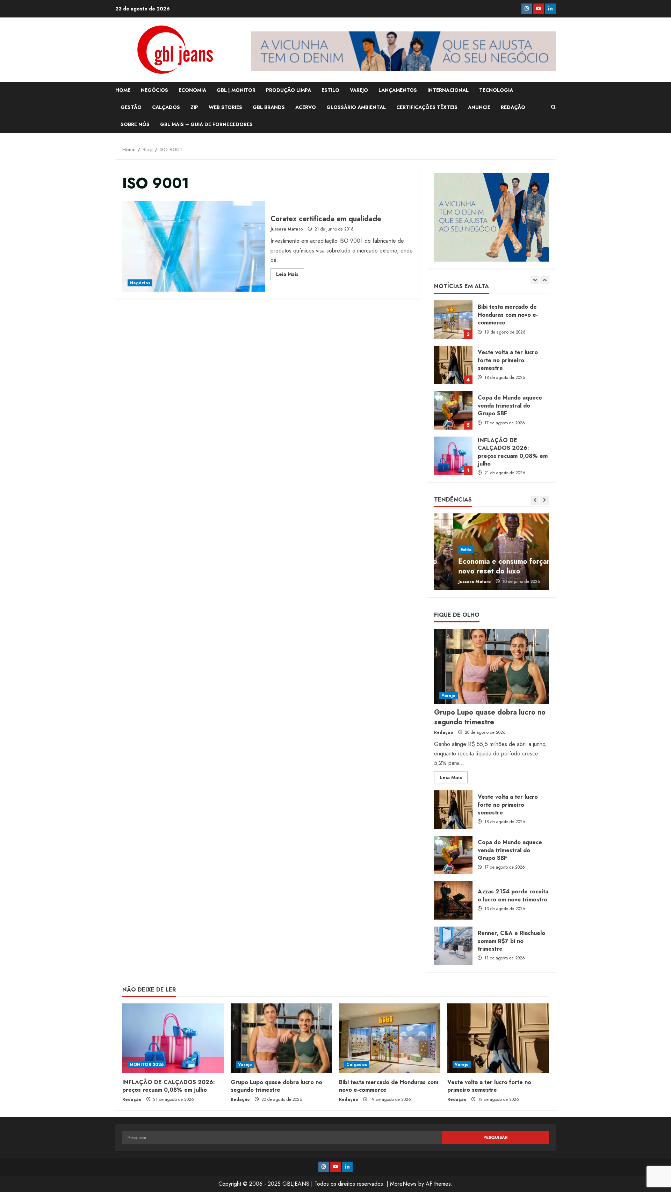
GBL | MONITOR (236, 90)
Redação (443, 732)
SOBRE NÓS (135, 124)
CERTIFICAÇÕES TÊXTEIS (426, 107)
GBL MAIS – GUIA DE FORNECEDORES (206, 124)
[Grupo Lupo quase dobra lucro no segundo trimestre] (491, 666)
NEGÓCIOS (154, 90)
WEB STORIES (225, 107)
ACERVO (305, 107)
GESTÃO (131, 107)
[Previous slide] (535, 280)
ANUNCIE (479, 107)
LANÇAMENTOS (397, 90)
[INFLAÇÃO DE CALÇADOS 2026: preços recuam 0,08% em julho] (173, 1038)
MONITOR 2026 (147, 1064)
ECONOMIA (192, 90)
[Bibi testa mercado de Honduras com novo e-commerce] (389, 1038)
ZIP (194, 107)
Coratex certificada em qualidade (193, 246)
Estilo (447, 550)
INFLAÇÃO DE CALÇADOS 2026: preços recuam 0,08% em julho (453, 410)
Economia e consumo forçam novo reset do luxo (486, 566)
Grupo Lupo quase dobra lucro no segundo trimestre (453, 456)
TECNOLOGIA (496, 90)
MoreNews (403, 1184)
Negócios (140, 283)
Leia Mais (290, 275)
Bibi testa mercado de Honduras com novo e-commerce (388, 1086)
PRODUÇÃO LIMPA (288, 90)
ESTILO (330, 90)
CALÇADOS (166, 107)
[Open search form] (553, 107)
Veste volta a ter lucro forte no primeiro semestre (453, 319)
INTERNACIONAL (448, 90)
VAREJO (359, 90)
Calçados (356, 1064)
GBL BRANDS (269, 107)
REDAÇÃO (513, 107)
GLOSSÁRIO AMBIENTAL (356, 107)
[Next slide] (544, 280)
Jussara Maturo (286, 229)
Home (122, 90)
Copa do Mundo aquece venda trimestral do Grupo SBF (453, 365)
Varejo (448, 695)
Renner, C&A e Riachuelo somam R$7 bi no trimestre (453, 946)
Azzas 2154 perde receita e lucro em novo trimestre (453, 900)
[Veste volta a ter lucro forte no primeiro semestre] (498, 1038)
